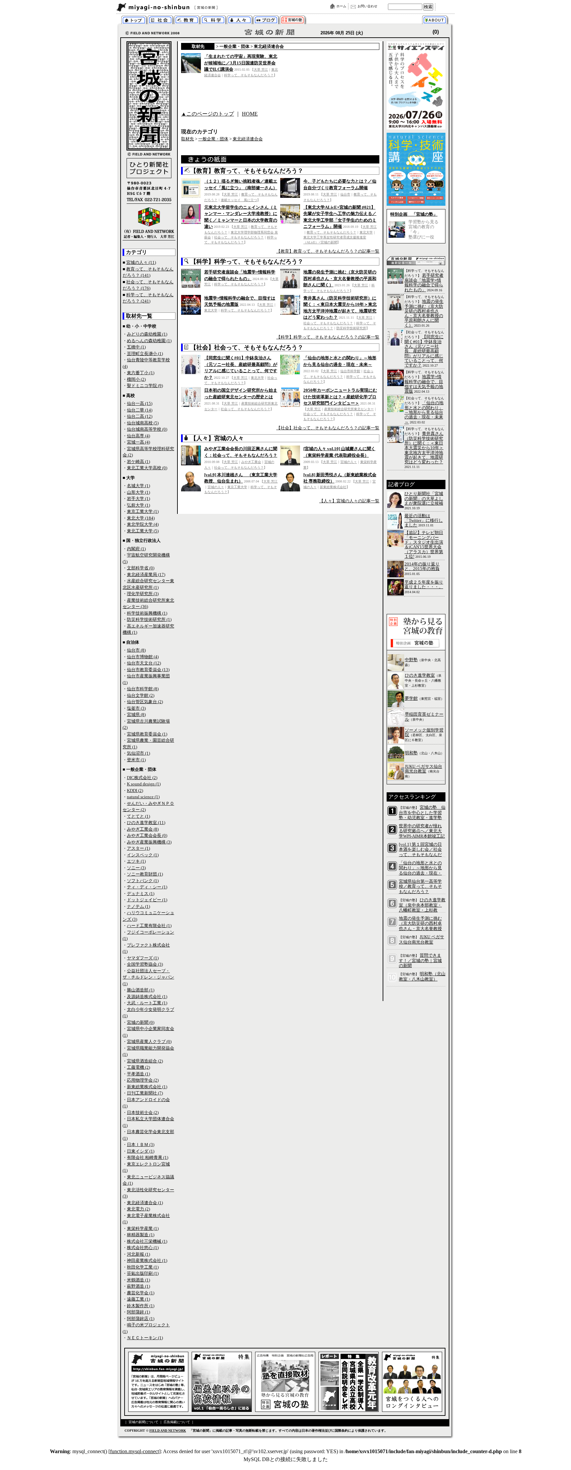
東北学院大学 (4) (143, 524)
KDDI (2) (135, 790)
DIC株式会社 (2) (142, 777)
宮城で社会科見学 (160, 21)
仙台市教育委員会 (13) (148, 669)
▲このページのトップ (207, 114)
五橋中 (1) (136, 346)
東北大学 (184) (141, 518)
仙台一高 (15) (139, 403)
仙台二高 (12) (139, 416)
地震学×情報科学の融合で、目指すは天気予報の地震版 (423, 384)
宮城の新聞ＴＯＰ (134, 21)
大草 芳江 (261, 69)
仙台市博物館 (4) (143, 656)
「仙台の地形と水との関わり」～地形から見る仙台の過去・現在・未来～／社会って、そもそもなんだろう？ (420, 873)
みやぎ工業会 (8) (143, 829)
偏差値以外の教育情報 (186, 21)
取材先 (198, 46)
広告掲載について (177, 1422)
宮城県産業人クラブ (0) (149, 1041)
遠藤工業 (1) (138, 1299)
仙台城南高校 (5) (143, 422)
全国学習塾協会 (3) (145, 964)
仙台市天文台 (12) (144, 663)
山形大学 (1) (138, 492)
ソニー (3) (136, 867)
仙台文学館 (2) (140, 695)
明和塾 (411, 752)
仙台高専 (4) (138, 435)
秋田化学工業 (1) (143, 1267)
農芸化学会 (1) (140, 1292)
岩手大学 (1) (138, 498)
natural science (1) (143, 796)
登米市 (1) (136, 759)
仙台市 (345, 194)
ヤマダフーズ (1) (143, 957)
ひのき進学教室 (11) (146, 822)
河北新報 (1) (138, 1254)
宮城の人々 (239, 21)
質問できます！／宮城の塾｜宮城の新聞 (420, 960)
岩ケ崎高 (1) (138, 461)
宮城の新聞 (196, 7)
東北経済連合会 (269, 46)
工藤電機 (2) (138, 1067)
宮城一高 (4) (138, 442)
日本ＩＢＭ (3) (140, 1144)
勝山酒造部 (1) (140, 989)
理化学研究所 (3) (143, 593)
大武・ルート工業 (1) (147, 1002)
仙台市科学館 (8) (143, 688)
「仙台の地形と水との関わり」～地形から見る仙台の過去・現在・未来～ (423, 412)
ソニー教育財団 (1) (145, 874)
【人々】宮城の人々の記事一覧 (349, 500)
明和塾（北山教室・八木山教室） (422, 976)
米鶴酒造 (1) (138, 1279)
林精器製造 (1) (140, 1234)
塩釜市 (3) (136, 708)
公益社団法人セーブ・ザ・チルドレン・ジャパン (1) (148, 977)
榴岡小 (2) (136, 379)
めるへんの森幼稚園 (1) (149, 340)
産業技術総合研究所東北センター (349, 409)
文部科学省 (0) (140, 567)
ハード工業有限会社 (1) (149, 925)
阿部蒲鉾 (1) (138, 1311)
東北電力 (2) (138, 1208)
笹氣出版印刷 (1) (143, 1273)
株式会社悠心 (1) (143, 1247)
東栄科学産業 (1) (143, 1228)
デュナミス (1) (140, 893)
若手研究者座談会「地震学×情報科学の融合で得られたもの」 (423, 282)
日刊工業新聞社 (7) (145, 1093)
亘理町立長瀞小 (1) (145, 353)
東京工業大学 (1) (143, 511)
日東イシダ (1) (140, 1151)
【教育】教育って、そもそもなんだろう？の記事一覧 (327, 251)
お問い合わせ (367, 6)
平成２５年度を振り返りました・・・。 (423, 584)
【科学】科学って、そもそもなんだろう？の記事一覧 (327, 337)
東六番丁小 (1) (140, 372)
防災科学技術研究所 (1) (149, 619)
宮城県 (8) (136, 714)
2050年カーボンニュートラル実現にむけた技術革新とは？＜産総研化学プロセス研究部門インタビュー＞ (340, 397)
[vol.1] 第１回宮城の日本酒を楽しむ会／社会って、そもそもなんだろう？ (420, 852)
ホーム (341, 6)
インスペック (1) (143, 854)
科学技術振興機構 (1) (147, 613)
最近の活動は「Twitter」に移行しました (423, 520)
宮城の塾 (292, 21)
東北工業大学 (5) (143, 530)
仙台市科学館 (350, 371)
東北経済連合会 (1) (145, 1202)
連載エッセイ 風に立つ (239, 200)
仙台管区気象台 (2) (145, 701)
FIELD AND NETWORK (167, 1430)
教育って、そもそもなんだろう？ (331, 232)
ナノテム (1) (138, 906)
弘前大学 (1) (138, 505)
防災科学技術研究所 (351, 328)
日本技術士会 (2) (143, 1112)
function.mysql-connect (134, 1451)
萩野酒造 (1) (138, 1286)
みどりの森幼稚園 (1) (147, 334)
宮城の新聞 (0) (140, 1022)
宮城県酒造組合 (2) (145, 1060)
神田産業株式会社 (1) (147, 1260)
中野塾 (411, 659)
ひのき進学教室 (420, 675)
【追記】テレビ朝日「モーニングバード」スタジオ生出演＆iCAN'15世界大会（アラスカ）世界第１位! (423, 544)
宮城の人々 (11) (141, 262)
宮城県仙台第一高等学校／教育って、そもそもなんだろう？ (420, 886)
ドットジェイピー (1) (147, 899)
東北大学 (366, 232)
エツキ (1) (136, 861)
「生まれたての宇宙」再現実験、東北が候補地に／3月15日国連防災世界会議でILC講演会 (240, 63)
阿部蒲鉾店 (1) (140, 1318)
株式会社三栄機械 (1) (147, 1241)
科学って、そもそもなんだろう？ (213, 21)
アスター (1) (138, 848)
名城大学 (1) (138, 485)
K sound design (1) (144, 783)
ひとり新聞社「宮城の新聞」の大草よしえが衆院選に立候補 (423, 498)
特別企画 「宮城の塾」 (414, 214)
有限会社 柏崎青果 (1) (147, 1157)
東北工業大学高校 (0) (147, 467)
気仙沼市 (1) (138, 753)
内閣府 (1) (136, 548)
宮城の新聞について (436, 21)
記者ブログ (266, 21)
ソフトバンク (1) (143, 880)
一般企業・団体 (234, 46)
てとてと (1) (138, 816)
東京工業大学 (237, 487)
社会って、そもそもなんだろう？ (239, 237)
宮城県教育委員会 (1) (147, 734)
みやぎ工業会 (251, 462)
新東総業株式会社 (333, 487)
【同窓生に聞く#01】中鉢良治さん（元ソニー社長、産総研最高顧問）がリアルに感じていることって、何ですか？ (423, 351)
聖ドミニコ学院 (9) (145, 385)
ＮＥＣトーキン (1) (145, 1337)
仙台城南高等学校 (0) (147, 429)
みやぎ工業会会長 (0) (147, 835)
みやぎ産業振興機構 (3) (149, 842)
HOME (250, 114)
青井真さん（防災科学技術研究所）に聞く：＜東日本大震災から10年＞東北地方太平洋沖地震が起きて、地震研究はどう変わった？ (423, 447)
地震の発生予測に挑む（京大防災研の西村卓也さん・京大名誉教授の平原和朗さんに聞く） (339, 278)
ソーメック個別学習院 (424, 732)
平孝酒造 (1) (138, 1073)
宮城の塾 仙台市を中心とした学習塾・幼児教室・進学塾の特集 (422, 815)
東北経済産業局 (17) (146, 574)
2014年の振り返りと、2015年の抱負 (421, 566)
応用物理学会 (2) (143, 1080)
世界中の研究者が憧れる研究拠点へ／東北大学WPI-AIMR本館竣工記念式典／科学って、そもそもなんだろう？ (422, 836)
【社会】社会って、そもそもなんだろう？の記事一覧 (327, 427)
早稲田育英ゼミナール (424, 716)
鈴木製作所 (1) (140, 1305)
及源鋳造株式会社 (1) (147, 996)
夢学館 (411, 698)
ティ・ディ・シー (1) (147, 886)
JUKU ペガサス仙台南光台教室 (423, 768)
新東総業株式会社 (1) (147, 1086)
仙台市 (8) (136, 650)
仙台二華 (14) (139, 410)
